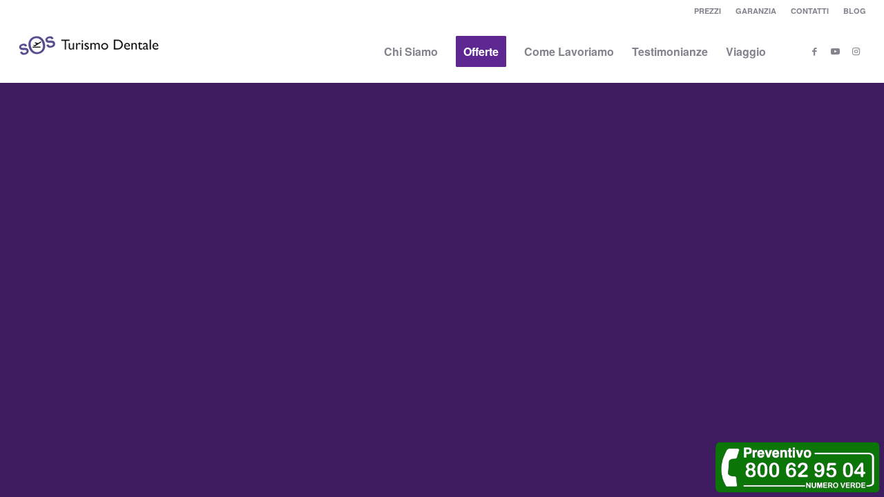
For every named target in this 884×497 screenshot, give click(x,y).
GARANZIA (756, 11)
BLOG (854, 11)
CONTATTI (810, 11)
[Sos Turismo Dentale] (89, 65)
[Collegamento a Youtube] (835, 51)
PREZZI (707, 11)
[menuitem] (708, 10)
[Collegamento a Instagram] (855, 51)
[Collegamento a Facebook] (814, 51)
